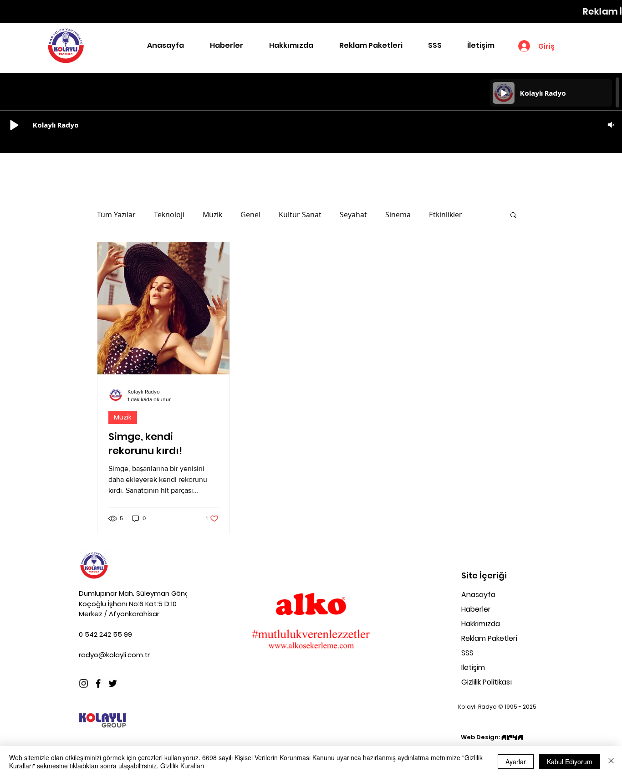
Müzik (212, 214)
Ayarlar (515, 761)
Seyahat (353, 214)
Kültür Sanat (300, 214)
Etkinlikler (445, 214)
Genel (250, 214)
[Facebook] (98, 683)
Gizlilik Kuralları (182, 765)
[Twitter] (112, 683)
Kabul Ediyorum (569, 761)
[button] (513, 215)
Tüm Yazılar (116, 214)
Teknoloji (169, 214)
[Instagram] (83, 683)
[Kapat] (611, 761)
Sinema (398, 214)
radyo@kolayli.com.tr (114, 654)
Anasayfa (478, 594)
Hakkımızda (480, 624)
